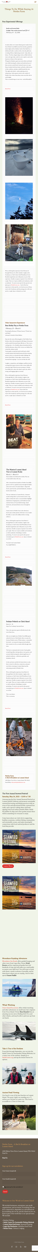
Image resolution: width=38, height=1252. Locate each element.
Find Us (4, 1153)
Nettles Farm (7, 1228)
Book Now (7, 89)
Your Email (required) (9, 1179)
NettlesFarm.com (15, 389)
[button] (35, 2)
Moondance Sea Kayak (9, 961)
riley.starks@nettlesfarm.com (18, 782)
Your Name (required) (9, 1171)
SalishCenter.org (7, 1057)
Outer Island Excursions (10, 1008)
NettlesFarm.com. (15, 285)
